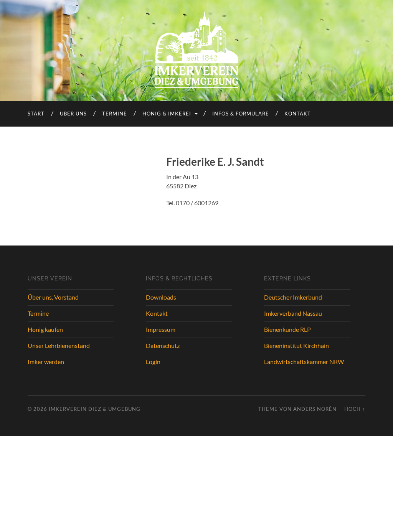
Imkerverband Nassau (293, 313)
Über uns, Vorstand (53, 297)
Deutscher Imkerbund (293, 297)
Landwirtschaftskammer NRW (304, 361)
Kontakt (297, 113)
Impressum (160, 329)
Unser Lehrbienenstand (59, 345)
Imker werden (46, 361)
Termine (114, 113)
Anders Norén (315, 409)
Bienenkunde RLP (287, 329)
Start (36, 113)
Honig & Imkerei (166, 113)
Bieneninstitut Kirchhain (296, 345)
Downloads (161, 297)
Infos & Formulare (240, 113)
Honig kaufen (45, 329)
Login (153, 361)
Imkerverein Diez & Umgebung (94, 409)
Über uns (73, 113)
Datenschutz (163, 345)
